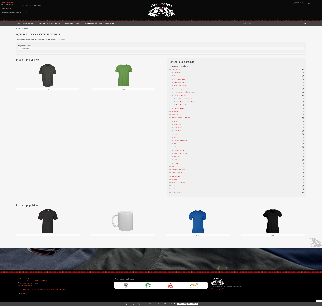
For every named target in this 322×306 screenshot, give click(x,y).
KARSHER (176, 137)
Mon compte (313, 3)
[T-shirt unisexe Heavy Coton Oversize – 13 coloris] (47, 76)
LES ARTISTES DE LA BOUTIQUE (181, 118)
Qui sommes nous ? (28, 23)
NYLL (175, 144)
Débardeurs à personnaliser (184, 98)
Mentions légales (220, 286)
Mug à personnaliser (179, 79)
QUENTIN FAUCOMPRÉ (180, 153)
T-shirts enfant (176, 186)
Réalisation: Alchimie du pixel (229, 289)
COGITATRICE (178, 127)
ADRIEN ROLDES (178, 124)
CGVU (212, 286)
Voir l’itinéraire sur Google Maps (28, 283)
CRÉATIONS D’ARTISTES (46, 23)
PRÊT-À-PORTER (177, 173)
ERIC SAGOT (177, 131)
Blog (100, 23)
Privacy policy (192, 304)
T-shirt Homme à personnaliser (185, 105)
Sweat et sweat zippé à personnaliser (184, 92)
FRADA (176, 134)
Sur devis (174, 179)
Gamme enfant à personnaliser (183, 76)
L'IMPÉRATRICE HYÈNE (180, 140)
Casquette (177, 72)
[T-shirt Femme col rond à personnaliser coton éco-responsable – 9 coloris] (273, 222)
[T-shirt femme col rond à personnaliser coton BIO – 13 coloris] (123, 76)
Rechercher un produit (297, 2)
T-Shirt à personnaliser (180, 95)
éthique (130, 279)
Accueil (18, 23)
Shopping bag (176, 176)
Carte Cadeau (175, 114)
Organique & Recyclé (91, 23)
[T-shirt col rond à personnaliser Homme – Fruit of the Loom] (48, 222)
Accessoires (175, 111)
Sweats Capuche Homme (179, 182)
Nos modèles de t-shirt (178, 169)
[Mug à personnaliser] (123, 222)
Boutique (57, 23)
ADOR (175, 121)
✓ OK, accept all (169, 304)
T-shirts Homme (176, 192)
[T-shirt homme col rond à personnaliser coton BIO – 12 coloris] (198, 222)
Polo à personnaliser (180, 85)
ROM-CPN (177, 156)
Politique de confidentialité (233, 286)
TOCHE (176, 163)
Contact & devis (109, 23)
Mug (173, 166)
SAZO (175, 160)
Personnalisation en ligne (72, 23)
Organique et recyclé (180, 82)
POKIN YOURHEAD (179, 150)
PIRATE (176, 147)
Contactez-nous (22, 293)
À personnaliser (176, 69)
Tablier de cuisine (179, 108)
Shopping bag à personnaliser (182, 89)
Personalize (182, 304)
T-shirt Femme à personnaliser (185, 102)
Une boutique (120, 279)
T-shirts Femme (176, 189)
